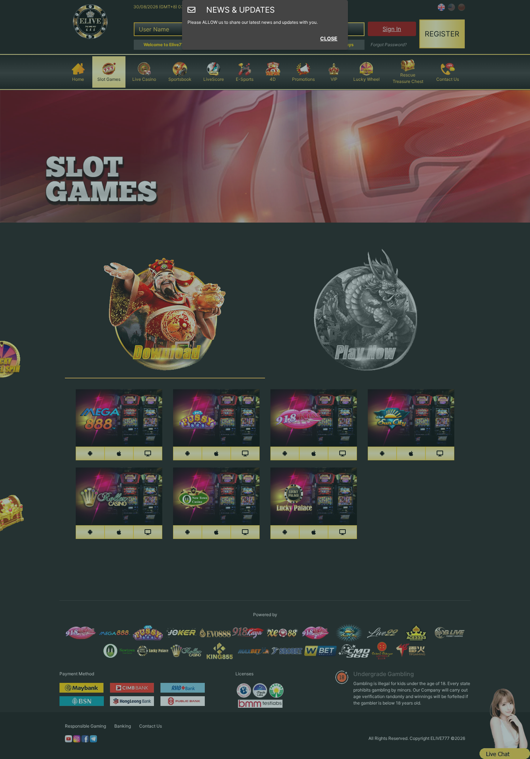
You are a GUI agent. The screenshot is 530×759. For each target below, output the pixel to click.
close (328, 38)
